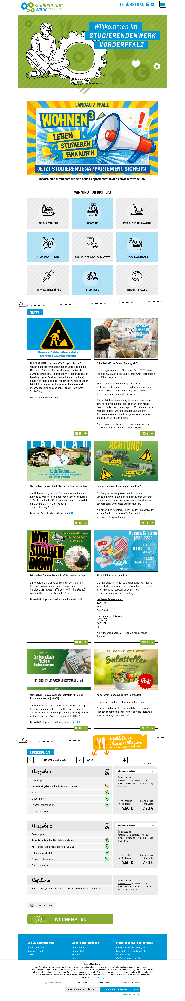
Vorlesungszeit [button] (124, 780)
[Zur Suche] (142, 4)
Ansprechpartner (36, 947)
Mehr (78, 433)
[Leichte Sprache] (127, 4)
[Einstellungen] (152, 4)
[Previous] (30, 760)
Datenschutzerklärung (95, 977)
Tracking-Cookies (103, 982)
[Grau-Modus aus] (132, 4)
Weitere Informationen (131, 994)
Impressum (78, 947)
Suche (75, 958)
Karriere (31, 954)
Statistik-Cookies (80, 982)
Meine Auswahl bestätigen (81, 989)
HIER (70, 513)
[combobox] (105, 760)
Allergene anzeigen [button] (126, 771)
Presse (31, 958)
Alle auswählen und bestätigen (119, 989)
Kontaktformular (36, 951)
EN (122, 4)
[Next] (79, 760)
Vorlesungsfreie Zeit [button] (140, 780)
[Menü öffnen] (163, 4)
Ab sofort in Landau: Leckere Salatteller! (119, 694)
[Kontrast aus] (137, 4)
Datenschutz (78, 951)
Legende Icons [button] (44, 904)
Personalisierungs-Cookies (129, 982)
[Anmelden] (147, 4)
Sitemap (76, 954)
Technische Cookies (56, 982)
